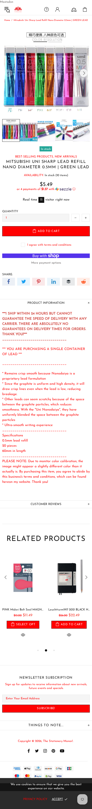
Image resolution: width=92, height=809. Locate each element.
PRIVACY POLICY (35, 799)
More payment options (46, 262)
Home (7, 20)
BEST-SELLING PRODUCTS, (34, 156)
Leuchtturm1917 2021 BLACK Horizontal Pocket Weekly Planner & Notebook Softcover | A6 (69, 609)
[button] (46, 189)
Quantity (10, 211)
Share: (7, 274)
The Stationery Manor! (18, 9)
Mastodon (6, 1)
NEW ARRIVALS (66, 156)
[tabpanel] (23, 599)
